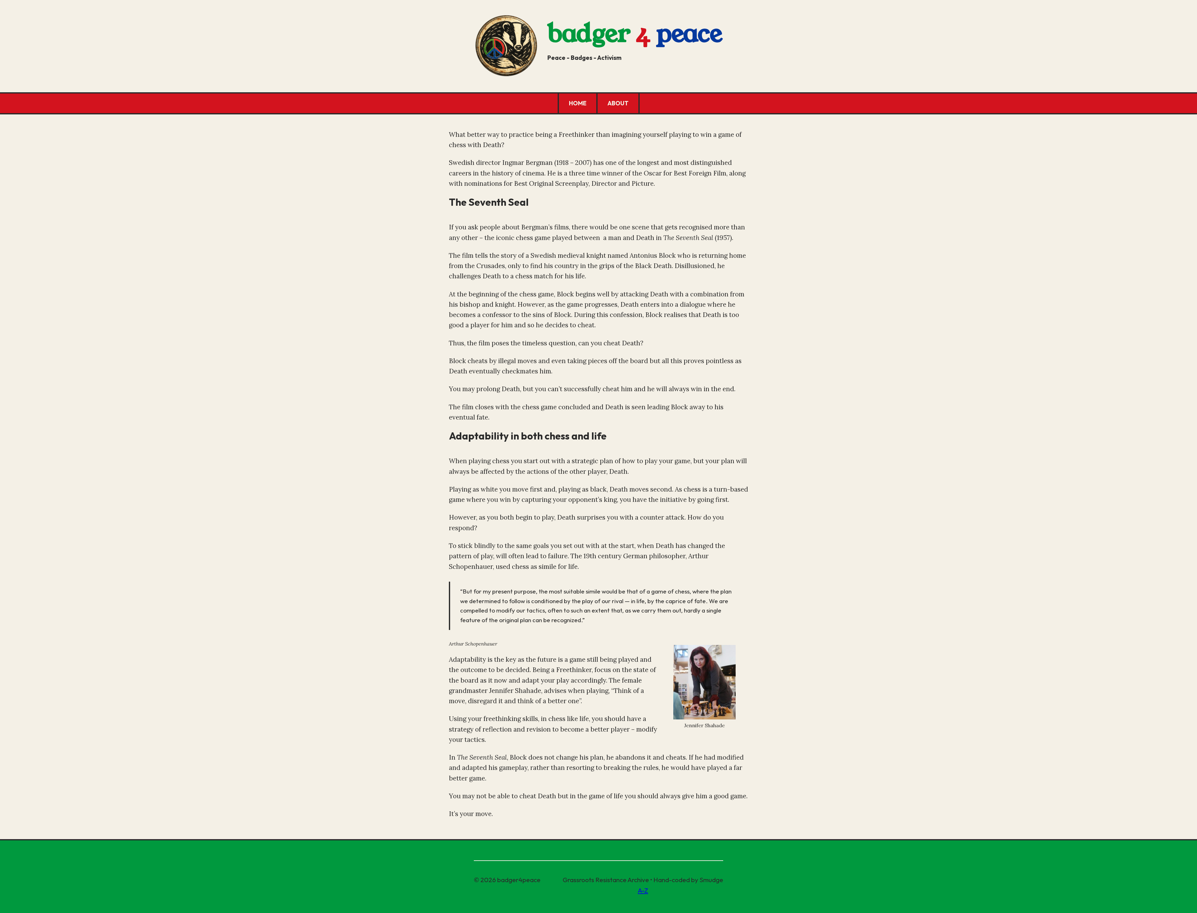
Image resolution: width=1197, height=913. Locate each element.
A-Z (643, 890)
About (618, 103)
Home (577, 103)
